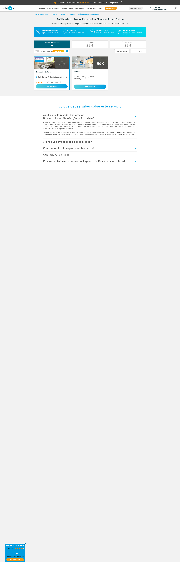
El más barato (90, 44)
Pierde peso (110, 8)
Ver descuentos (51, 51)
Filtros (140, 51)
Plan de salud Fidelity (94, 8)
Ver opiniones (15, 559)
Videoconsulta (67, 8)
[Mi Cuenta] (175, 8)
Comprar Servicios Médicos (49, 8)
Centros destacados (52, 43)
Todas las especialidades (41, 14)
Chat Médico (79, 8)
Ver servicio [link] (52, 86)
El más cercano (128, 44)
